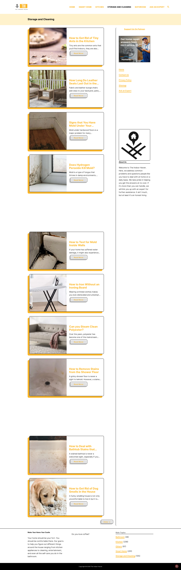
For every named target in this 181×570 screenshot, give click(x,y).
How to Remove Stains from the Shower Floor (84, 370)
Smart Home (121, 551)
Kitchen (119, 542)
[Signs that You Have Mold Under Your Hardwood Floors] (48, 131)
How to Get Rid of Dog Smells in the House (83, 490)
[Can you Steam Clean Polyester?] (48, 335)
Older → (106, 522)
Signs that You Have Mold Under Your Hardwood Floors (82, 125)
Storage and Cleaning (125, 556)
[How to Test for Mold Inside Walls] (48, 250)
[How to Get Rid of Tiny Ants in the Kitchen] (48, 46)
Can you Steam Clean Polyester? (83, 328)
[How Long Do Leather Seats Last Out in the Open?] (48, 88)
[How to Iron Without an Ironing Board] (48, 293)
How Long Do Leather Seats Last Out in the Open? (83, 83)
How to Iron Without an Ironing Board (84, 286)
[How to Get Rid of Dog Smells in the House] (48, 497)
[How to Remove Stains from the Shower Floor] (48, 377)
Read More (79, 54)
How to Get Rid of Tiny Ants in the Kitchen (83, 39)
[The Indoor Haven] (32, 6)
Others (119, 546)
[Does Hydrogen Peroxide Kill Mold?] (48, 173)
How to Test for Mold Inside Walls (83, 243)
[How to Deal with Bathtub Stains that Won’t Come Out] (48, 454)
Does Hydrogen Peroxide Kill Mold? (82, 166)
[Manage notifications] (176, 566)
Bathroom (120, 537)
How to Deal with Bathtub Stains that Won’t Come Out (82, 449)
